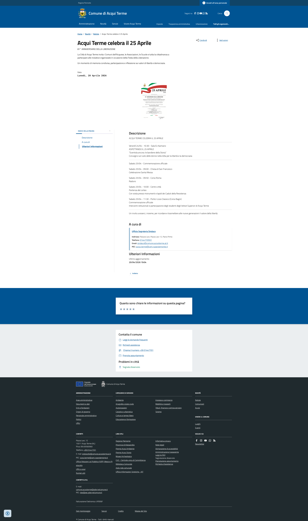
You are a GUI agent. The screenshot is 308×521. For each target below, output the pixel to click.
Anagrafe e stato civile (125, 404)
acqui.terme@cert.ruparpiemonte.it (152, 246)
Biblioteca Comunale (124, 464)
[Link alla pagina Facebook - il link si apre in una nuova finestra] (195, 13)
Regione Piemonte (84, 3)
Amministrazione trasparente (167, 452)
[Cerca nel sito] (226, 13)
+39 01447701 (90, 450)
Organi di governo (83, 411)
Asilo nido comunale (124, 467)
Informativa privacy (163, 441)
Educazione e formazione (126, 419)
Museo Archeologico (124, 456)
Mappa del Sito (141, 511)
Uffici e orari (80, 469)
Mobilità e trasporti (162, 404)
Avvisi (197, 407)
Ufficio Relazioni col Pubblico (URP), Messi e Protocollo (94, 463)
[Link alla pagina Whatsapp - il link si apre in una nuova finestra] (203, 13)
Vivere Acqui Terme (132, 23)
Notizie (96, 34)
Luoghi (197, 423)
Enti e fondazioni (82, 407)
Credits (121, 511)
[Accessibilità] (8, 513)
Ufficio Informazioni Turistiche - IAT (129, 471)
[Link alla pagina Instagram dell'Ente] (201, 440)
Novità (103, 23)
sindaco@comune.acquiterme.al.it (152, 243)
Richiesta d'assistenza (164, 464)
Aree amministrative (84, 400)
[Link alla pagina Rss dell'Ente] (214, 440)
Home (79, 34)
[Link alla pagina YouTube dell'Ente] (205, 440)
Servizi (115, 23)
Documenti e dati (83, 404)
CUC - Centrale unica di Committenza (131, 460)
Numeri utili (80, 473)
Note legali (159, 444)
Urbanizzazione (202, 24)
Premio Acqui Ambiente (125, 448)
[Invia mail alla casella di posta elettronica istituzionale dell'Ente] (96, 454)
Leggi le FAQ (160, 455)
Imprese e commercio (163, 400)
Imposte (159, 24)
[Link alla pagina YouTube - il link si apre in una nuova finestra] (200, 13)
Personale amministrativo (86, 415)
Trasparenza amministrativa (179, 24)
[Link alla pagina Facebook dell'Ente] (196, 440)
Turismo (158, 411)
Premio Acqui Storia (123, 452)
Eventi (197, 427)
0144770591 (146, 240)
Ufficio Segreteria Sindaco (144, 231)
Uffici (78, 423)
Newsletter (199, 444)
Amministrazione (86, 23)
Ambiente (120, 400)
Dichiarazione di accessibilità (166, 448)
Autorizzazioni (121, 407)
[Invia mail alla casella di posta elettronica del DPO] (92, 489)
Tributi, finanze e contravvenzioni (168, 407)
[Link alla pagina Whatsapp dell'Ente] (210, 440)
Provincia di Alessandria (125, 444)
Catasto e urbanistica (124, 411)
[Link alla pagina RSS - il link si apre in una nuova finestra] (206, 13)
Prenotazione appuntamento (166, 461)
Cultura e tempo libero (124, 415)
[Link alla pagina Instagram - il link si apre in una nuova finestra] (197, 13)
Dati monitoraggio (83, 511)
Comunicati (199, 404)
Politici (78, 419)
